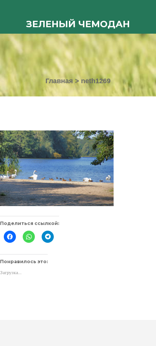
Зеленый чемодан (78, 24)
